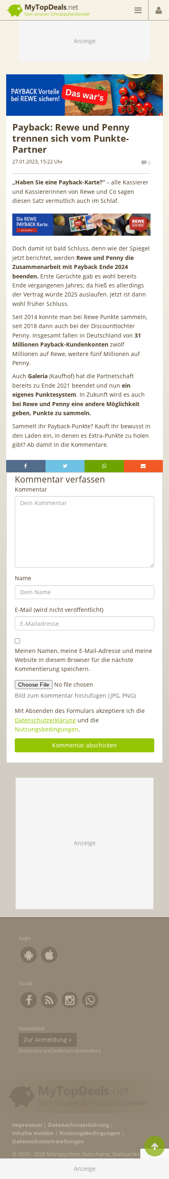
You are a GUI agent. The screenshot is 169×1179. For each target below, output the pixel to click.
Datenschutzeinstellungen (48, 1141)
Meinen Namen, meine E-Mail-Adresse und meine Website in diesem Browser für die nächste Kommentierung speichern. (83, 660)
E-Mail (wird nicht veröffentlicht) (59, 610)
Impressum (27, 1125)
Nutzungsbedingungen (46, 729)
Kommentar (31, 489)
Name (23, 578)
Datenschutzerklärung (45, 720)
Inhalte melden (33, 1133)
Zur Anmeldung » (47, 1039)
